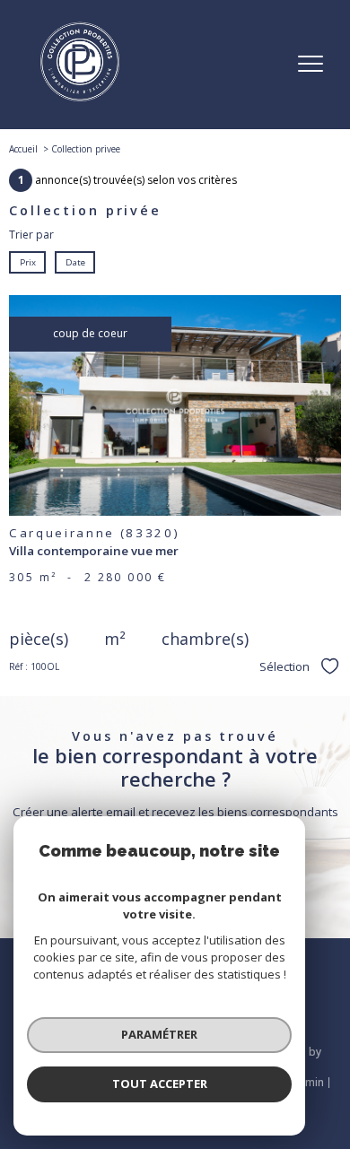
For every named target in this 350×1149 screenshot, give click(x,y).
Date (74, 261)
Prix (28, 261)
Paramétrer (159, 1034)
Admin (307, 1082)
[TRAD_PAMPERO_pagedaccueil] (79, 98)
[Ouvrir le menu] (310, 64)
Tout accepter (159, 1083)
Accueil (23, 149)
